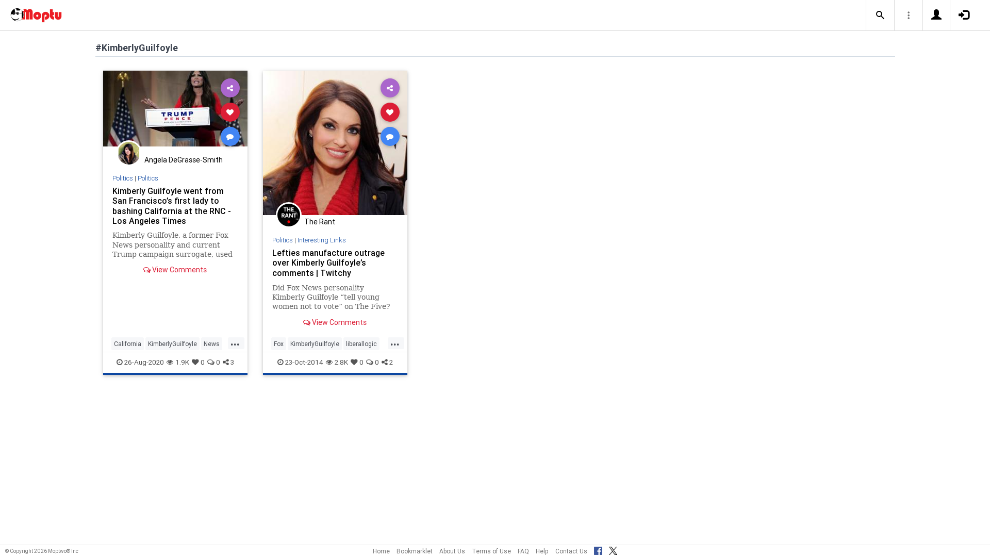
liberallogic (361, 344)
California (127, 344)
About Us (452, 551)
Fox (279, 344)
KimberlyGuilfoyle (172, 344)
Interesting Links (322, 240)
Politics (122, 178)
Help (542, 551)
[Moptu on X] (613, 549)
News (212, 344)
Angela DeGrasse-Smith (183, 160)
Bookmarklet (415, 551)
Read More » (175, 111)
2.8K (341, 362)
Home (381, 551)
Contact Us (571, 551)
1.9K (182, 362)
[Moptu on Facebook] (598, 549)
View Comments (179, 269)
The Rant (319, 221)
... (235, 343)
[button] (880, 15)
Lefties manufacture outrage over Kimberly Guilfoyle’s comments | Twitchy (328, 262)
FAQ (523, 551)
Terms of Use (491, 551)
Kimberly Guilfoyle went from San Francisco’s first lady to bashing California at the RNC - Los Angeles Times (171, 205)
